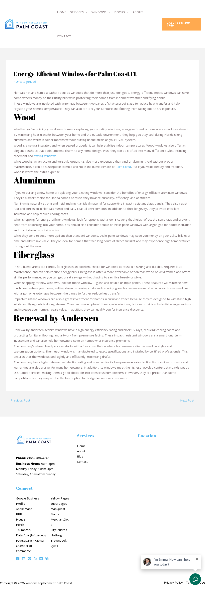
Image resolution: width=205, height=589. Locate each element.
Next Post (189, 400)
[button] (181, 24)
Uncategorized (26, 81)
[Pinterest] (29, 558)
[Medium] (41, 558)
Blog (80, 456)
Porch (20, 525)
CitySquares (59, 530)
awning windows (45, 156)
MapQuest (58, 509)
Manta (55, 514)
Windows (99, 12)
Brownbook (58, 540)
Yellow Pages (60, 498)
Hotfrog (56, 535)
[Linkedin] (23, 558)
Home (61, 12)
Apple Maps (24, 509)
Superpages (59, 503)
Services (77, 12)
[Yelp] (35, 558)
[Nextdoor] (47, 558)
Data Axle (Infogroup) (31, 535)
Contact (64, 36)
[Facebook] (18, 558)
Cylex (54, 546)
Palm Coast (123, 167)
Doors (119, 12)
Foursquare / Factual (30, 540)
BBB (19, 514)
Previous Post (18, 400)
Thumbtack (23, 530)
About (138, 12)
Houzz (20, 519)
